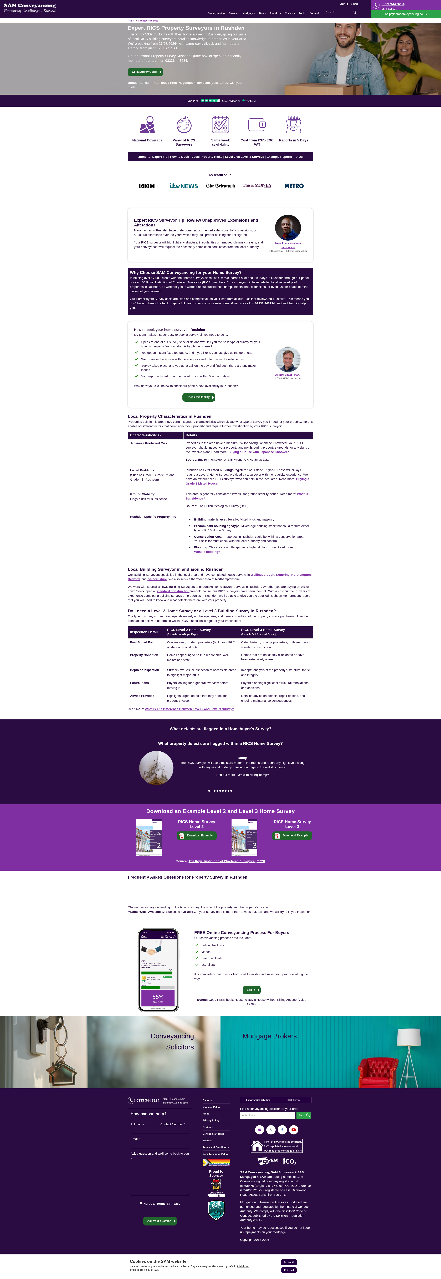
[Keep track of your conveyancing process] (158, 970)
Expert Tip (159, 156)
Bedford (134, 579)
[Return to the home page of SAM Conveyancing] (30, 8)
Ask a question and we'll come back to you (160, 1156)
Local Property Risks (207, 156)
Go (354, 12)
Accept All (289, 1262)
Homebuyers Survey (148, 21)
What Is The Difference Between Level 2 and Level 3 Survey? (189, 709)
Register (354, 4)
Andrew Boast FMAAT (288, 374)
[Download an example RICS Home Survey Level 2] (149, 837)
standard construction (173, 591)
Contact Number (172, 1124)
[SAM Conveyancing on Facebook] (282, 1129)
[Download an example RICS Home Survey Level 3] (244, 837)
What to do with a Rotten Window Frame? (253, 772)
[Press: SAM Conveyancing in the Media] (220, 175)
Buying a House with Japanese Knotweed (259, 452)
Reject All (289, 1270)
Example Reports (279, 156)
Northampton (301, 574)
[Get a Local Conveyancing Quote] (110, 1052)
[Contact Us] (406, 14)
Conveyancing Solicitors (258, 1100)
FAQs (299, 156)
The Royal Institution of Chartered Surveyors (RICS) (227, 861)
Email (135, 1139)
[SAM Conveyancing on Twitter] (271, 1129)
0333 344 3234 (393, 4)
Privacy (174, 1203)
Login (342, 4)
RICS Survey (294, 1100)
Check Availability (198, 397)
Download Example (200, 835)
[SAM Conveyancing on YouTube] (293, 1129)
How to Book (179, 156)
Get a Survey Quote (144, 71)
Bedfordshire (157, 579)
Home (131, 21)
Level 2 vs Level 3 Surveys (244, 156)
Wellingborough (262, 574)
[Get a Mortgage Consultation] (330, 1052)
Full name (138, 1124)
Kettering (283, 574)
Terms (161, 1203)
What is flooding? (207, 552)
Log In (251, 989)
